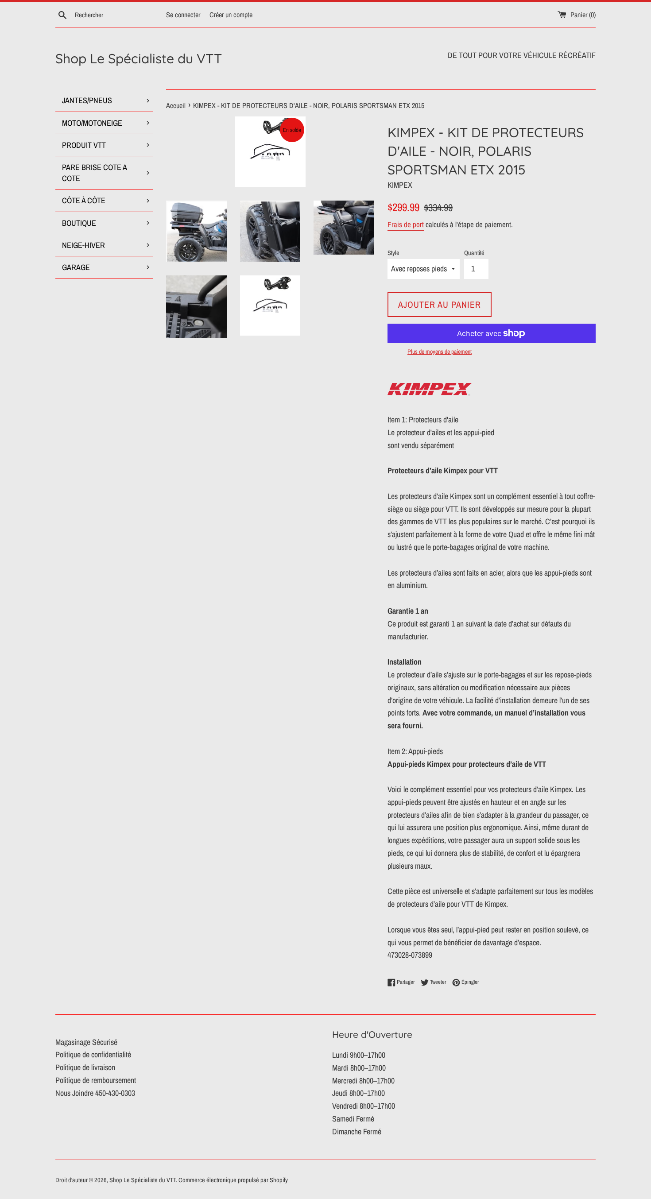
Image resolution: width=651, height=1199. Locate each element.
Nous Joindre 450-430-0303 (95, 1092)
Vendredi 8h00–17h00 (363, 1105)
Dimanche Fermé (356, 1131)
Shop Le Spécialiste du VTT (138, 58)
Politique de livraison (85, 1067)
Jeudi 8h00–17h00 (358, 1092)
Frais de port (406, 224)
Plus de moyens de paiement (439, 352)
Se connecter (183, 14)
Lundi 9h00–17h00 (358, 1054)
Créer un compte (230, 14)
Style (393, 252)
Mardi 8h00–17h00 (359, 1067)
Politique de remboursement (95, 1080)
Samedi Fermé (353, 1118)
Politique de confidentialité (93, 1054)
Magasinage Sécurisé (86, 1042)
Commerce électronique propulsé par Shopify (233, 1180)
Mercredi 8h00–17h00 (363, 1080)
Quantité (474, 252)
